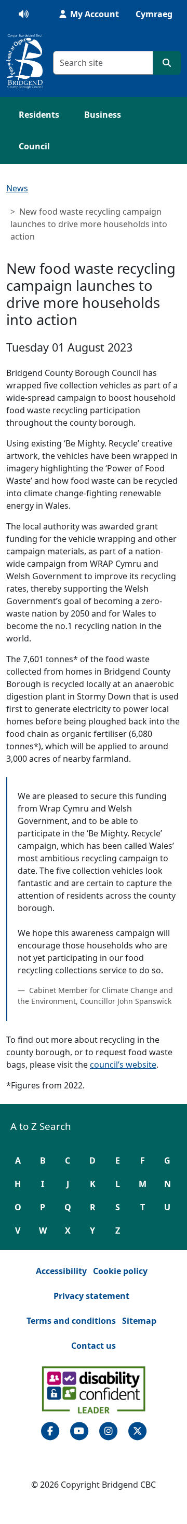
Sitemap (139, 1320)
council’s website (123, 1064)
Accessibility (61, 1271)
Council (34, 146)
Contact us (93, 1345)
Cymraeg (154, 14)
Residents (39, 114)
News (17, 188)
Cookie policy (120, 1271)
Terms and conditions (71, 1320)
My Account (93, 14)
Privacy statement (91, 1296)
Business (102, 114)
